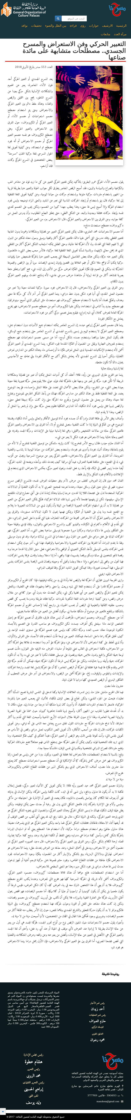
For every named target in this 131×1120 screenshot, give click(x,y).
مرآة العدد (120, 34)
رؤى (83, 25)
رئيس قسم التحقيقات (97, 1015)
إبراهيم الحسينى (33, 1089)
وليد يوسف (33, 1102)
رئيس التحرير (33, 1069)
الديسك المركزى (98, 1027)
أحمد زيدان (97, 1009)
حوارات (94, 25)
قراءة (73, 25)
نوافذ (24, 25)
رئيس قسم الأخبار (97, 1003)
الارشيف (107, 25)
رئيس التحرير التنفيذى (33, 1083)
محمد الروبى (34, 1075)
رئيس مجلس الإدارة (33, 1055)
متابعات (105, 34)
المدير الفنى (33, 1096)
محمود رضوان (97, 1040)
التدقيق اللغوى (97, 1034)
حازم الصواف (97, 1021)
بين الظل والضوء (55, 25)
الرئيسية (121, 25)
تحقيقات (36, 25)
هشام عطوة (33, 1062)
